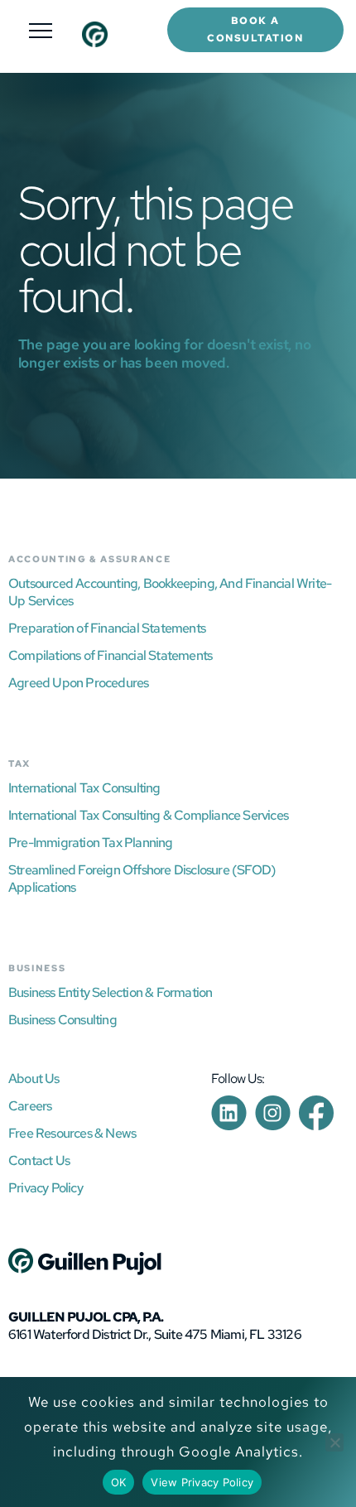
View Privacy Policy (202, 1482)
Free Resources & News (72, 1133)
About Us (34, 1078)
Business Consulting (62, 1019)
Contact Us (39, 1160)
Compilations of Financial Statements (110, 655)
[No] (334, 1442)
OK (119, 1482)
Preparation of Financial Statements (106, 628)
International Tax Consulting (84, 788)
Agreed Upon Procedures (78, 682)
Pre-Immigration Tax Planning (90, 842)
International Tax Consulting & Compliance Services (148, 815)
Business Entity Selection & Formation (110, 992)
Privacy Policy (45, 1187)
